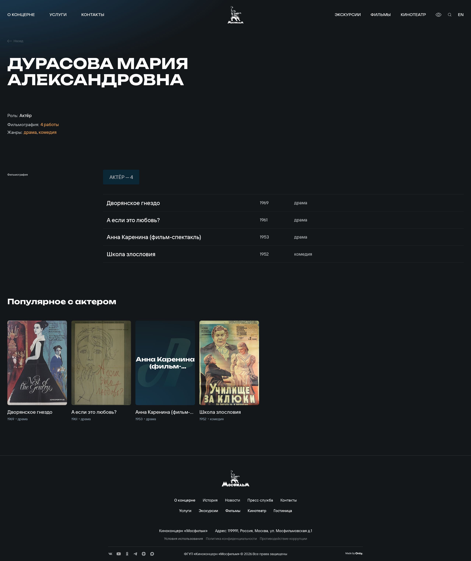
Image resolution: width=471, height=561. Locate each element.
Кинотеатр (413, 14)
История (210, 500)
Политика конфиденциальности (231, 539)
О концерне (21, 14)
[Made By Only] (354, 553)
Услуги (58, 14)
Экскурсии (348, 14)
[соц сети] (110, 554)
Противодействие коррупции (283, 539)
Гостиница (283, 510)
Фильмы (381, 14)
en (461, 14)
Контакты (92, 14)
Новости (232, 500)
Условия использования (183, 539)
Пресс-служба (260, 500)
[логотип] (236, 14)
